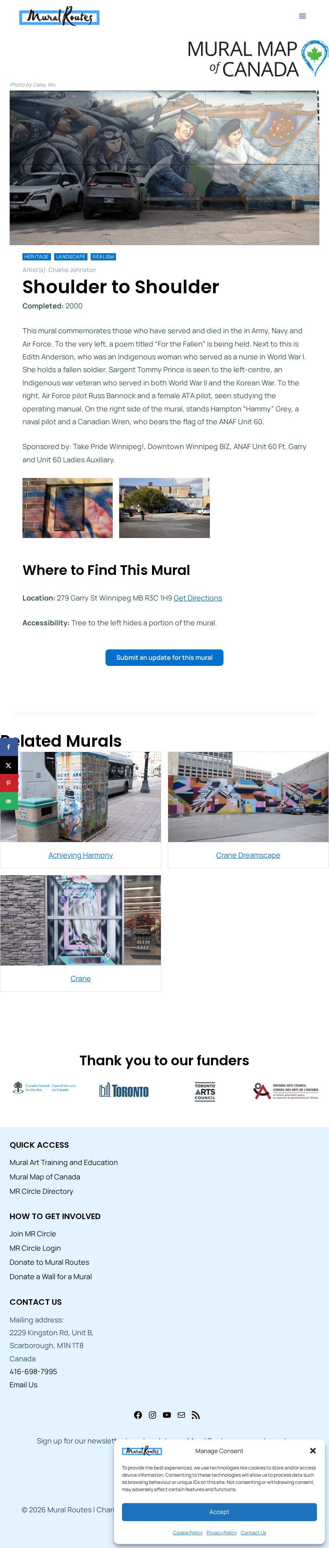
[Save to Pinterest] (9, 783)
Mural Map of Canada (45, 1176)
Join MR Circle (33, 1233)
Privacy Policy (222, 1532)
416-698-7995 (33, 1371)
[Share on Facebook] (9, 747)
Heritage (36, 256)
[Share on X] (9, 765)
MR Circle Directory (41, 1191)
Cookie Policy (188, 1532)
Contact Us (253, 1532)
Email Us (23, 1384)
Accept (219, 1512)
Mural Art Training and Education (64, 1162)
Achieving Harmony (81, 855)
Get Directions (198, 598)
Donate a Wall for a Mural (51, 1276)
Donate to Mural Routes (49, 1262)
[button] (313, 1451)
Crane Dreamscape (248, 855)
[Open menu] (302, 16)
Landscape (71, 256)
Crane (81, 978)
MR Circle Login (35, 1248)
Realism (103, 256)
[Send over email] (9, 801)
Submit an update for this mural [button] (164, 657)
